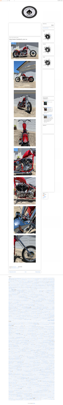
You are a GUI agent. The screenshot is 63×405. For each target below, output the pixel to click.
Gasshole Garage (35, 316)
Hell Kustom (45, 196)
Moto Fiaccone (43, 348)
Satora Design (16, 373)
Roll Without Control (52, 369)
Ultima (23, 390)
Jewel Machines (25, 330)
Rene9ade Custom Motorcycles (42, 365)
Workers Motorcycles (17, 397)
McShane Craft (50, 344)
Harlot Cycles (48, 322)
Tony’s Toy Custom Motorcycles (39, 387)
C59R (9, 294)
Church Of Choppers (11, 298)
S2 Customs (14, 371)
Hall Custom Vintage (48, 319)
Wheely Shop (14, 396)
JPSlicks (43, 331)
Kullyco (14, 337)
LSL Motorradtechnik (37, 340)
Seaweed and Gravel (48, 373)
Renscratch (50, 365)
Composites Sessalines (48, 299)
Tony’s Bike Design (33, 387)
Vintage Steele (30, 394)
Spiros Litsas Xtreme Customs (48, 378)
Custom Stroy (46, 301)
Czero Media (50, 302)
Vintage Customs (15, 394)
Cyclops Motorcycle (40, 302)
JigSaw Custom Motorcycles (31, 330)
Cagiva (25, 295)
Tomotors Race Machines (15, 387)
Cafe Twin (10, 295)
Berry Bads (28, 287)
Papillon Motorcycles (51, 359)
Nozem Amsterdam (36, 355)
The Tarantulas (16, 385)
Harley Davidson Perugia (20, 322)
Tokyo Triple (52, 386)
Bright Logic (13, 292)
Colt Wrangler (38, 299)
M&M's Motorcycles (45, 341)
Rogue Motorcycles (42, 369)
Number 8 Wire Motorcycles (50, 355)
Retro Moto (32, 366)
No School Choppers (27, 354)
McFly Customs (40, 344)
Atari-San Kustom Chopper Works (41, 283)
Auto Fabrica (52, 284)
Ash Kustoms (29, 283)
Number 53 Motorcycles (44, 355)
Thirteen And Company (41, 385)
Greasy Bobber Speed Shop (16, 318)
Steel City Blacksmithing (39, 379)
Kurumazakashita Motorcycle (20, 337)
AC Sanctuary (35, 280)
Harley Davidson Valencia (43, 322)
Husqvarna (21, 326)
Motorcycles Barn (11, 351)
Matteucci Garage (25, 344)
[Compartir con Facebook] (20, 266)
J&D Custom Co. (12, 329)
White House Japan (29, 396)
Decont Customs (25, 304)
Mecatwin (26, 345)
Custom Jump (43, 301)
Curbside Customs (13, 301)
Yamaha (31, 398)
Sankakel (42, 372)
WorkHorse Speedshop (23, 397)
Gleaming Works (50, 317)
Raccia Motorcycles (46, 362)
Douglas (53, 306)
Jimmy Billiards (37, 330)
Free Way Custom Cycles (44, 313)
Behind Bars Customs (43, 286)
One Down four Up (41, 357)
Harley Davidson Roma (31, 322)
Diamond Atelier (41, 305)
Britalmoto (20, 292)
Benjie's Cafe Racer (18, 287)
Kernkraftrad (12, 334)
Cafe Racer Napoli (32, 294)
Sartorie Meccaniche (52, 372)
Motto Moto (12, 352)
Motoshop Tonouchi (42, 351)
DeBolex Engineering (19, 304)
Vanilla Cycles (11, 392)
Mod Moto (12, 347)
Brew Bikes (51, 291)
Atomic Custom (24, 284)
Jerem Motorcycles (49, 329)
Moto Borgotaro (17, 348)
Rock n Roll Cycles (30, 368)
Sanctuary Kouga (31, 372)
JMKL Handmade (44, 330)
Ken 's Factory (42, 333)
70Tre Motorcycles (18, 279)
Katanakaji (14, 333)
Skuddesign (21, 376)
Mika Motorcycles (16, 346)
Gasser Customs (30, 316)
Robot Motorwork (19, 368)
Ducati (28, 307)
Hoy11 (9, 326)
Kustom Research (26, 337)
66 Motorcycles (14, 279)
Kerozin (15, 334)
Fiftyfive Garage (34, 311)
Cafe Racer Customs (28, 294)
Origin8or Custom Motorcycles (32, 358)
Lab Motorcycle (35, 338)
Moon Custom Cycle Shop (46, 347)
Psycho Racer (40, 361)
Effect (51, 308)
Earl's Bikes (10, 308)
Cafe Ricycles (52, 294)
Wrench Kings (39, 397)
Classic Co (20, 298)
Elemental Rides (34, 309)
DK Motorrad (17, 306)
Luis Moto (17, 341)
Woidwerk (36, 396)
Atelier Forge (47, 283)
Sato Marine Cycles (11, 373)
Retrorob (45, 366)
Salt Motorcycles (52, 371)
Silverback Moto (36, 375)
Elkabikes (38, 309)
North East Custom (50, 354)
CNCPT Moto (18, 299)
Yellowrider (45, 398)
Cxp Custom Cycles (27, 302)
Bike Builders (53, 287)
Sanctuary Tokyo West (35, 372)
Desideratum (20, 305)
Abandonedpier (27, 280)
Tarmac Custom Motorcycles (33, 382)
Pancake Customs (42, 359)
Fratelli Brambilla (19, 313)
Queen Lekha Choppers (36, 362)
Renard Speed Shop (35, 365)
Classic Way (23, 298)
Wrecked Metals (34, 397)
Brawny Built (48, 291)
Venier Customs (35, 392)
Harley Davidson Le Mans (38, 321)
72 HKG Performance (23, 279)
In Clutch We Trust (26, 327)
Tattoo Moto (50, 382)
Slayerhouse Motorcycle (33, 376)
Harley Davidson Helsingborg (32, 321)
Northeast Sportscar (17, 355)
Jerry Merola (13, 330)
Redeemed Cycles (31, 364)
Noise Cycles (34, 354)
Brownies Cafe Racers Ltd (42, 292)
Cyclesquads (35, 302)
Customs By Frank (22, 302)
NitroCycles (17, 354)
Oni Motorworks (22, 358)
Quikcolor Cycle (41, 362)
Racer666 (50, 362)
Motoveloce (49, 351)
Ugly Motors (20, 390)
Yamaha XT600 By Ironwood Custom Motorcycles (49, 116)
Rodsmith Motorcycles (37, 369)
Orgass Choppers (26, 358)
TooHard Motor (44, 387)
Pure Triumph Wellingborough (51, 361)
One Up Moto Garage (11, 358)
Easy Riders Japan (31, 308)
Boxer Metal (17, 291)
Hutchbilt (26, 326)
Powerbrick (15, 361)
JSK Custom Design (51, 331)
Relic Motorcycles (17, 365)
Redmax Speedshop (37, 364)
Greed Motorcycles (23, 318)
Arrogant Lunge (18, 283)
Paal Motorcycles (32, 359)
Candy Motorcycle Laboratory (39, 295)
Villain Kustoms (38, 393)
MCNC (43, 344)
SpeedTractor (18, 378)
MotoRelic (29, 351)
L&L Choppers (51, 337)
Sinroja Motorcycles (45, 375)
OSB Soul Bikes (48, 358)
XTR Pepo (21, 398)
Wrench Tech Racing (44, 397)
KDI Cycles (25, 333)
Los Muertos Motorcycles (19, 340)
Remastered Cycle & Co (22, 365)
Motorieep (37, 351)
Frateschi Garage (23, 313)
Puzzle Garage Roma (26, 362)
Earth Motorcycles (14, 308)
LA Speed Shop (30, 338)
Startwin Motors (28, 379)
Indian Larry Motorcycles (46, 327)
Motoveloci (53, 351)
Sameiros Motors (23, 372)
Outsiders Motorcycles (11, 359)
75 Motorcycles (32, 279)
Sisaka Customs (50, 375)
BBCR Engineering (19, 286)
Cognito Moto (31, 299)
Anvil (36, 282)
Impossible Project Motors (19, 327)
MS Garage (39, 352)
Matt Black (17, 344)
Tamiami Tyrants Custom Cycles (12, 382)
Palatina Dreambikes (37, 359)
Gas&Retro (17, 316)
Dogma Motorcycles (34, 306)
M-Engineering (37, 341)
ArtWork (27, 283)
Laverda (49, 338)
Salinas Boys (48, 371)
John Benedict (17, 331)
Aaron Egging (24, 280)
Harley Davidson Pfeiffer (26, 322)
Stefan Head (52, 379)
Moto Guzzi (52, 348)
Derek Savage (10, 305)
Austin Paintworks (42, 284)
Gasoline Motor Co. (24, 316)
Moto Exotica (40, 348)
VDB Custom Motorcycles (19, 392)
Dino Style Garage (46, 305)
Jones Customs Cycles (30, 331)
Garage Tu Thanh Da (36, 315)
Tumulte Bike (37, 389)
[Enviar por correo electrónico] (18, 266)
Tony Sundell (28, 387)
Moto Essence (36, 348)
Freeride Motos (50, 313)
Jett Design (22, 330)
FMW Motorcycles (22, 312)
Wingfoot (33, 396)
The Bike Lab (45, 383)
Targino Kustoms (27, 382)
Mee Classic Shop (34, 345)
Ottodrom (53, 358)
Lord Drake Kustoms (13, 340)
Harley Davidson (51, 320)
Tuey (34, 389)
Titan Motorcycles (38, 386)
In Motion (30, 327)
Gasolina (21, 316)
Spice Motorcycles (23, 378)
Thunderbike (13, 386)
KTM (12, 337)
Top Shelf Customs (48, 387)
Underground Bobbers (30, 390)
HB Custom (35, 323)
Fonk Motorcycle (27, 312)
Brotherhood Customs (37, 292)
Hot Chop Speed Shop (31, 325)
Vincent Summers (50, 393)
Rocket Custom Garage (13, 369)
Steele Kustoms (48, 379)
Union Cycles (50, 390)
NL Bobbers (22, 354)
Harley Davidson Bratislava (20, 321)
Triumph (19, 388)
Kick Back (29, 334)
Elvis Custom (44, 309)
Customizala (13, 302)
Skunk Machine (28, 376)
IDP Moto (41, 326)
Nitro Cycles (13, 354)
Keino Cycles (28, 333)
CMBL (12, 299)
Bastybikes (15, 286)
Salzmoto (14, 372)
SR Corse (21, 379)
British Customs (24, 292)
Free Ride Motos (39, 313)
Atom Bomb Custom (19, 284)
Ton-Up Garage (20, 387)
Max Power (29, 344)
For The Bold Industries (32, 312)
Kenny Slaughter (50, 333)
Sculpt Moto (43, 373)
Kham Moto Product (25, 334)
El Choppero (12, 309)
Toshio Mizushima (52, 387)
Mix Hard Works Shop (43, 346)
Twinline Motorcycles (45, 389)
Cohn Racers (35, 299)
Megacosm (37, 345)
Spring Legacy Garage (17, 379)
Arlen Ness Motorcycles (13, 283)
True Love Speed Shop (14, 389)
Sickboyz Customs (24, 375)
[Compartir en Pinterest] (21, 266)
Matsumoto (14, 344)
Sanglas (39, 372)
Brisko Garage (16, 292)
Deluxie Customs (39, 304)
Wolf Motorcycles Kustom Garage (47, 396)
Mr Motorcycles (26, 352)
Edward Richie (48, 308)
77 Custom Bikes (40, 279)
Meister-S (48, 345)
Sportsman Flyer (12, 379)
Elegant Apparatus (23, 309)
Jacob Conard (15, 329)
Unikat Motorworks (46, 390)
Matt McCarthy (20, 344)
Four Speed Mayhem (52, 312)
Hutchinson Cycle (29, 326)
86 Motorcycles (52, 279)
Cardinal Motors (49, 295)
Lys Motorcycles (33, 341)
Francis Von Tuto (11, 313)
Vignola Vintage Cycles (34, 393)
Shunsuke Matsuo (19, 375)
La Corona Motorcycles (16, 338)
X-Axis (14, 398)
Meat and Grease (19, 345)
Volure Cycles (51, 394)
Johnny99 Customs (21, 331)
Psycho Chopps (36, 361)
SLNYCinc (51, 376)
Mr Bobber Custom (16, 352)
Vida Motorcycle (26, 393)
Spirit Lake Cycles (35, 378)
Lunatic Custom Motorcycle (22, 341)
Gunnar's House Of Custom (11, 319)
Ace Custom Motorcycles (40, 280)
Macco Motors (51, 341)
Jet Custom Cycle (18, 330)
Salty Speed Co (10, 372)
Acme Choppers (51, 280)
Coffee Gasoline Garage (26, 299)
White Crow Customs (24, 396)
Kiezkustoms (50, 334)
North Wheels (13, 355)
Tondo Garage (24, 387)
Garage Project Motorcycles (22, 315)
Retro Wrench (39, 366)
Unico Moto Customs (35, 390)
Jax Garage (39, 329)
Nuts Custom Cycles (16, 356)
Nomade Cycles (43, 354)
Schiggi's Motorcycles (25, 373)
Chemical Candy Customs (47, 107)
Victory (15, 393)
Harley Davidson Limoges (44, 321)
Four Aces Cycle (47, 312)
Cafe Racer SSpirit (48, 294)
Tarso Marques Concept (40, 382)
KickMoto (32, 334)
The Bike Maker (49, 383)
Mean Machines (15, 345)
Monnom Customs (37, 347)
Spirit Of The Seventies (41, 378)
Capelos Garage (45, 295)
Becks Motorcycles (32, 286)
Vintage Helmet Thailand (20, 394)
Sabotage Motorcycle (27, 371)
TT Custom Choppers (26, 389)
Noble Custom (31, 354)
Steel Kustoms (44, 379)
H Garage (20, 319)
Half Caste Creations (43, 319)
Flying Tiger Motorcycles (13, 312)
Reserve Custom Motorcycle (15, 366)
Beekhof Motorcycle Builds (37, 286)
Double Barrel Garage (44, 306)
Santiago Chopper (46, 372)
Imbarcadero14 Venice (13, 327)
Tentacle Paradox (22, 383)
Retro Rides (36, 366)
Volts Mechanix (47, 394)
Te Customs (18, 383)
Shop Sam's (15, 375)
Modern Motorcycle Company (20, 347)
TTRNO (32, 389)
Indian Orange (50, 327)
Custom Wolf (50, 301)
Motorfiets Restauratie (33, 351)
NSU (40, 355)
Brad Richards (25, 291)
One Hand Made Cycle (46, 357)
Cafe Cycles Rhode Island (14, 294)
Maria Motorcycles (18, 343)
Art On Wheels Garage (23, 283)
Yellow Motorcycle (37, 398)
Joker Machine (25, 331)
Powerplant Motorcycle (20, 361)
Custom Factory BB (31, 301)
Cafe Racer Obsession (38, 294)
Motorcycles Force (20, 351)
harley (46, 320)
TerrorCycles (30, 383)
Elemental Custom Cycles (28, 309)
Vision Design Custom (39, 394)
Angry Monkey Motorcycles (26, 282)
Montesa (41, 347)
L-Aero (44, 337)
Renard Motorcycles (30, 365)
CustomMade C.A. (18, 302)
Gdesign (42, 316)
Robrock (22, 368)
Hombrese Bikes (46, 324)
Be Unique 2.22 (23, 286)
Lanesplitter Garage (40, 338)
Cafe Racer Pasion (44, 294)
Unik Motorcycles (41, 390)
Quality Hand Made (30, 362)
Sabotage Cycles (22, 371)
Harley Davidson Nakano (14, 322)
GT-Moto (48, 318)
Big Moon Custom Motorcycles (44, 287)
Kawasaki (16, 333)
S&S (10, 371)
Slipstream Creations (47, 376)
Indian (41, 327)
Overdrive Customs (23, 359)
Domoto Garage (39, 306)
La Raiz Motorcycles (26, 338)
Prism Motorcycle (32, 361)
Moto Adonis (12, 348)
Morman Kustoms (52, 347)
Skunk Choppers (24, 376)
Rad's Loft (53, 362)
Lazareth (52, 338)
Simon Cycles (40, 375)
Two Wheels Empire (11, 390)
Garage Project (16, 315)
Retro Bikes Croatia (21, 366)
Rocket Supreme (32, 369)
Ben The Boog (50, 286)
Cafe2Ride (13, 295)
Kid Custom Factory (41, 334)
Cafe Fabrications (19, 294)
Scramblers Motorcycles (39, 373)
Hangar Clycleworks (33, 320)
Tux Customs (40, 389)
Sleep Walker (42, 376)
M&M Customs (40, 341)
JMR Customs (48, 330)
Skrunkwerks (17, 376)
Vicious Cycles (12, 393)
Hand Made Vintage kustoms (22, 320)
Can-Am (34, 295)
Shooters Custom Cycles (11, 375)
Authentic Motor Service (47, 284)
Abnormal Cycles (31, 280)
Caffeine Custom (22, 295)
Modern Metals (14, 347)
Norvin (23, 355)
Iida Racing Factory (47, 326)
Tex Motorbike (37, 383)
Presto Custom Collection (26, 361)
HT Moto (15, 326)
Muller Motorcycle (47, 352)
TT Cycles (30, 389)
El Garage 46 (16, 309)
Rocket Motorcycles (24, 369)
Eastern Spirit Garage (25, 308)
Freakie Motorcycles (28, 313)
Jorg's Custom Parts (40, 331)
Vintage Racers (25, 394)
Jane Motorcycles (24, 329)
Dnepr (31, 306)
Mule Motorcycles (43, 352)
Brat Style (40, 291)
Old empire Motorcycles (18, 357)
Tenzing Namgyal (26, 383)
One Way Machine (17, 358)
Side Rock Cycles (29, 375)
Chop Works (20, 297)
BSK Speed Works (50, 292)
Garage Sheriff (31, 315)
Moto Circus (21, 348)
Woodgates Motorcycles (11, 397)
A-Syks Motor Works (20, 280)
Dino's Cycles (50, 305)
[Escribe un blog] (19, 266)
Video (29, 393)
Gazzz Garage (38, 316)
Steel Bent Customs (33, 379)
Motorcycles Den (15, 351)
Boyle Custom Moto (21, 291)
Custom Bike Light (17, 301)
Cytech (43, 302)
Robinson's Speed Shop (13, 368)
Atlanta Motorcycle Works (13, 284)
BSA (46, 292)
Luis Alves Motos (13, 341)
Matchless (50, 343)
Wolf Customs (38, 396)
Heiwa (52, 323)
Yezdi (47, 398)
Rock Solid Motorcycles (35, 368)
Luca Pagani (41, 340)
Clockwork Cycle (35, 298)
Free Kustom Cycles (33, 313)
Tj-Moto (41, 386)
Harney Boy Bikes (52, 322)
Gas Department (14, 316)
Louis (29, 340)
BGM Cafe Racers (38, 287)
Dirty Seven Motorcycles (13, 306)
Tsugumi (18, 389)
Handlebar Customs (28, 320)
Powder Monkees (11, 361)
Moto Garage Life (48, 348)
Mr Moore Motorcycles (22, 352)
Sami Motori (27, 372)
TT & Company (21, 389)
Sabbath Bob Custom (18, 371)
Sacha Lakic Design (33, 371)
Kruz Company (51, 336)
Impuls (23, 327)
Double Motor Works (49, 306)
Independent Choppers (37, 327)
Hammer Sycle (11, 320)
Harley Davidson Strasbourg (37, 322)
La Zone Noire (46, 101)
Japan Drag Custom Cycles (29, 329)
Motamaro (10, 348)
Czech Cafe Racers (46, 302)
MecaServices (23, 345)
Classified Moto (27, 298)
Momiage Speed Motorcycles (31, 347)
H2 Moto (22, 319)
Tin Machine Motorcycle (32, 386)
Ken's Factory (45, 333)
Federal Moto (19, 311)
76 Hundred (36, 279)
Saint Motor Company (43, 371)
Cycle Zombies (31, 302)
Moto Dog (33, 348)
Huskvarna (18, 326)
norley (46, 354)
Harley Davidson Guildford (26, 321)
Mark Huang (26, 343)
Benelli (14, 287)
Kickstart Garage (36, 334)
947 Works (13, 280)
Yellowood (42, 398)
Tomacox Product (10, 387)
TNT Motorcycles (48, 386)
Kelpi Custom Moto (38, 333)
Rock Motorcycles (26, 368)
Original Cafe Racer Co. (39, 358)
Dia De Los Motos (36, 305)
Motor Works (36, 350)
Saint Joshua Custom (38, 371)
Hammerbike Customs (16, 320)
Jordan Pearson (35, 331)
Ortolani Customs (44, 358)
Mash (41, 343)
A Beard (16, 280)
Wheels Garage (10, 396)
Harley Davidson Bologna (13, 321)
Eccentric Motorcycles (37, 308)
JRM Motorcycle (46, 331)
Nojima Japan (38, 354)
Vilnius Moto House (43, 393)
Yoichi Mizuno (50, 398)
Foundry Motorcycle (42, 312)
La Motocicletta (21, 338)
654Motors (10, 279)
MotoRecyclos (25, 351)
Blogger (34, 403)
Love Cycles (32, 340)
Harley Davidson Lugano (49, 321)
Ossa (51, 358)
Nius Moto (20, 354)
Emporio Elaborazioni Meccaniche (50, 309)
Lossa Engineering (25, 340)
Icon (38, 326)
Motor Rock (32, 350)
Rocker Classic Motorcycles (41, 368)
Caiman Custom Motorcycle (30, 295)
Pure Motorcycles (45, 361)
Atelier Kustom (50, 283)
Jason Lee (34, 329)
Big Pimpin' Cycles (49, 287)
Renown (47, 365)
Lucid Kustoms (44, 340)
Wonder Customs (52, 396)
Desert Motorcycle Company (16, 305)
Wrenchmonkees (50, 397)
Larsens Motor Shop (46, 338)
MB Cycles (32, 344)
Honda (10, 325)
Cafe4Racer (16, 295)
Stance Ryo (25, 379)
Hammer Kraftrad (52, 319)
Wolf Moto (42, 396)
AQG (46, 282)
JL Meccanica (40, 330)
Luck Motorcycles (49, 340)
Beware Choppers (33, 287)
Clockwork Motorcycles (41, 298)
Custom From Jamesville (37, 301)
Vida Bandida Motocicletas (20, 393)
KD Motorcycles (21, 333)
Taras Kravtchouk (23, 382)
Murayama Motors (52, 352)
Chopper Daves (34, 297)
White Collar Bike (19, 396)
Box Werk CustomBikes (12, 291)
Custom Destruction (27, 301)
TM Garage (44, 386)
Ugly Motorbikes (16, 390)
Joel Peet (14, 331)
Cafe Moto (23, 294)
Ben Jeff (47, 286)
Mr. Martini (35, 352)
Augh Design (33, 284)
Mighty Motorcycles (11, 346)
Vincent (46, 393)
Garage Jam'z (13, 315)
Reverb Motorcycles (48, 366)
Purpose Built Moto (19, 362)
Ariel (9, 283)
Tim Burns (17, 386)
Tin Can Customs (27, 386)
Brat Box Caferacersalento (36, 291)
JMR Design (52, 330)
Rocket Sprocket (28, 369)
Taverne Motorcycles (13, 383)
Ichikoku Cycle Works (34, 326)
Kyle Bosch (36, 337)
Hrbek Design (12, 326)
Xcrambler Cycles (17, 398)
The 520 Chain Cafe (42, 383)
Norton (20, 355)
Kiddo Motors (46, 334)
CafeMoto (19, 295)
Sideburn (33, 375)
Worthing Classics (29, 397)
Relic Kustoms (12, 365)
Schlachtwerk (29, 373)
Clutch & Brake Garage (47, 298)
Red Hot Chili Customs (20, 364)
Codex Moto (22, 299)
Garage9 (41, 315)
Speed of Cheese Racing (13, 378)
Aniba (34, 282)
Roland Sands (47, 369)
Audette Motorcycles (29, 284)
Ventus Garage (40, 392)
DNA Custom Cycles (28, 306)
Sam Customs (17, 372)
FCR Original (10, 311)
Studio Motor (27, 380)
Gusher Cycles (16, 319)
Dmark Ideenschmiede (22, 306)
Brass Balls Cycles (30, 291)
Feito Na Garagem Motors (25, 311)
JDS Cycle (42, 329)
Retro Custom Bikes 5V (27, 366)
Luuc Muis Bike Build (28, 341)
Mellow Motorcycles (52, 345)
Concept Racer (52, 299)
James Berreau (19, 329)
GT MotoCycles (44, 318)
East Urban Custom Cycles (20, 308)
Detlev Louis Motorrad (25, 305)
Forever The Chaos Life (37, 312)
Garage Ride (27, 315)
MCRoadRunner (46, 344)
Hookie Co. (22, 325)
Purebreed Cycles (11, 362)
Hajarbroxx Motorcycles (33, 319)
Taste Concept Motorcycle (45, 382)
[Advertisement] (24, 29)
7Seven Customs (47, 279)
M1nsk (48, 341)
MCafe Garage (36, 344)
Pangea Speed (46, 359)
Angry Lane (20, 282)
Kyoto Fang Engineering (40, 337)
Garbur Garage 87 (47, 315)
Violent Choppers (34, 394)
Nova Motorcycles (26, 355)
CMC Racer (15, 299)
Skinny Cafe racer (13, 376)
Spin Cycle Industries (29, 378)
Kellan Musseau (33, 333)
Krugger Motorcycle (46, 336)
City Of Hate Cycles (16, 298)
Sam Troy (20, 372)
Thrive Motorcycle (47, 385)
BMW (13, 289)
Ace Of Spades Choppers (46, 280)
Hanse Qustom (37, 320)
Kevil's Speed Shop (19, 334)
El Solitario (19, 309)
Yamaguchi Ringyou (26, 398)
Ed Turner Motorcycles (43, 308)
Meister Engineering (44, 345)
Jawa (36, 329)
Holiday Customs (36, 324)
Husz (24, 326)
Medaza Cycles (29, 345)
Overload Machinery (28, 359)
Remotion (27, 365)
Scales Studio (20, 373)
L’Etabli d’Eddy (47, 337)
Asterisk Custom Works (34, 283)
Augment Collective (37, 284)
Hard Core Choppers (42, 320)
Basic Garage (12, 286)
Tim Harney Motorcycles (22, 386)
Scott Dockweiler (34, 373)
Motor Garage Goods (22, 350)
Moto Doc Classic (29, 348)
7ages (43, 279)
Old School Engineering (30, 357)
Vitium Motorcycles (44, 394)
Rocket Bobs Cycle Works (48, 368)
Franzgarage (15, 313)
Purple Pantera (15, 362)
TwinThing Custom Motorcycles (51, 389)
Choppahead (24, 297)
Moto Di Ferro (24, 348)
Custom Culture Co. (22, 301)
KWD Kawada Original (31, 337)
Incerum (32, 327)
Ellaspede (40, 309)
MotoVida (9, 352)
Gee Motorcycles (52, 316)
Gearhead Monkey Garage (46, 316)
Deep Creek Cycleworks (31, 304)
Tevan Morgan (33, 383)
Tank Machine (18, 382)
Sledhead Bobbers (38, 376)
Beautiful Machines (28, 286)
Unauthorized (26, 390)
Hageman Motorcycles (27, 319)
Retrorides (42, 366)
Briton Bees (28, 292)
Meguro (40, 345)
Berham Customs (24, 287)
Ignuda (43, 326)
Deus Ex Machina (31, 305)
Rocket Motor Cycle (18, 369)
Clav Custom (32, 298)
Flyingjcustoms (18, 312)
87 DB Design (10, 280)
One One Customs (52, 357)
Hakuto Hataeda (38, 319)
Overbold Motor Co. (17, 359)
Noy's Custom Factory (31, 355)
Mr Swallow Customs (31, 352)
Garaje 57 (44, 315)
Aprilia (44, 282)
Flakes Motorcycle (47, 311)
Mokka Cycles (25, 347)
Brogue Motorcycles (32, 292)
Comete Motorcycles (42, 299)
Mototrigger (46, 351)
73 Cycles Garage (28, 279)
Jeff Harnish (45, 329)
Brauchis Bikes (44, 291)
